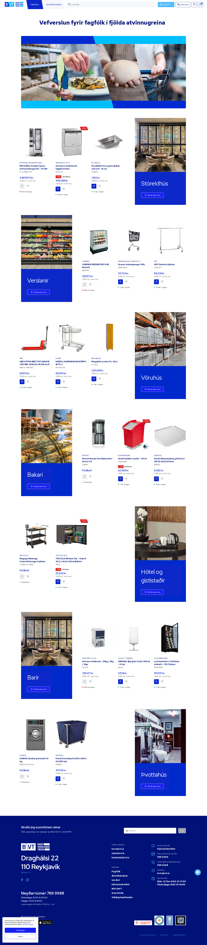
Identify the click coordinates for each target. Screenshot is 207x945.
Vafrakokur (164, 935)
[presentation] (34, 4)
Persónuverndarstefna (147, 935)
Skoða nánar (28, 924)
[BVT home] (14, 7)
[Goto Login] (194, 4)
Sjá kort (24, 872)
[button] (69, 4)
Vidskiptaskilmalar (179, 935)
